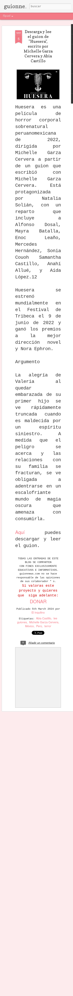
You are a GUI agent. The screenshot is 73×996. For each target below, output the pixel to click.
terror (47, 626)
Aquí (20, 532)
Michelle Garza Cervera (43, 622)
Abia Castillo (43, 618)
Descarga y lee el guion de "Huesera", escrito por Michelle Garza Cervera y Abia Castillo (38, 46)
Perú (39, 626)
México (29, 626)
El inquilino (38, 612)
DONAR (38, 601)
